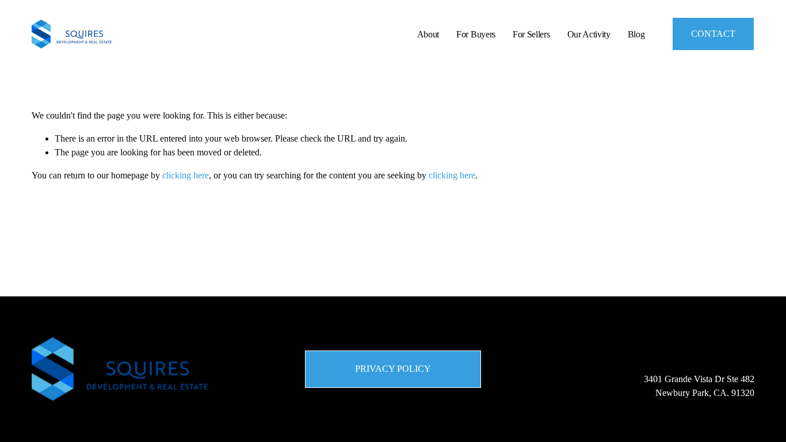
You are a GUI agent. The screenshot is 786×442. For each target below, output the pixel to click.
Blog (636, 34)
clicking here (185, 175)
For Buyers (475, 34)
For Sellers (531, 34)
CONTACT (713, 34)
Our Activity (589, 34)
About (428, 34)
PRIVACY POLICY (393, 369)
